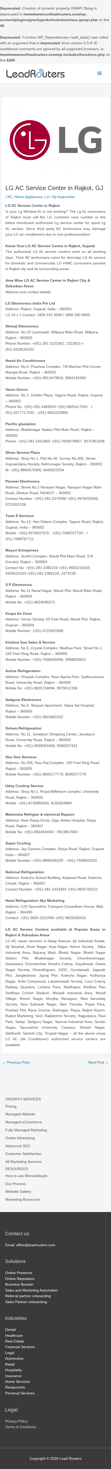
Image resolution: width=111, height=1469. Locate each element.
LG (47, 197)
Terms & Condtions (20, 1427)
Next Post (98, 1062)
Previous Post (15, 1062)
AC (9, 197)
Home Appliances (28, 197)
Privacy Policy (16, 1421)
